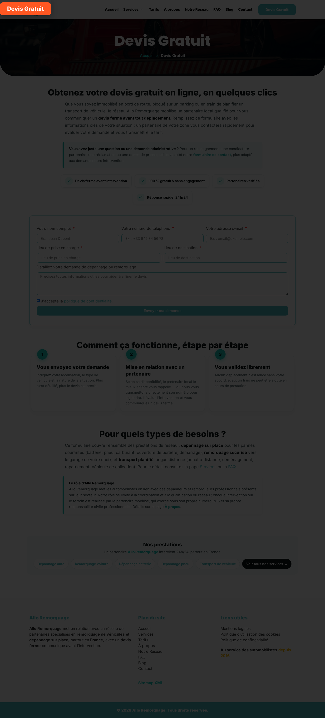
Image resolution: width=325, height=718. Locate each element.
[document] (162, 359)
